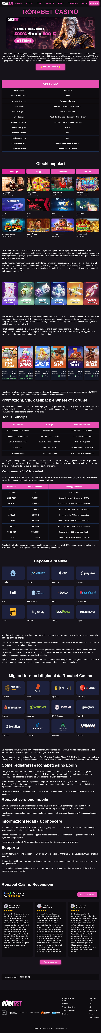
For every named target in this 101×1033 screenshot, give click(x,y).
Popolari (12, 171)
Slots (86, 171)
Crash (61, 171)
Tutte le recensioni (50, 962)
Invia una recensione (87, 894)
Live (36, 171)
